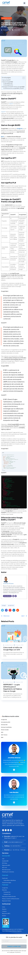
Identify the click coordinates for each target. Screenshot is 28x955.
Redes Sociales (5, 729)
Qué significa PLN (9, 85)
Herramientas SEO (6, 18)
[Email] (13, 596)
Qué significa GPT (9, 83)
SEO (2, 732)
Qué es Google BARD (8, 81)
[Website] (16, 596)
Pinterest (10, 610)
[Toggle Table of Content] (23, 78)
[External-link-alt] (11, 830)
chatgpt (4, 605)
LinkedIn (13, 610)
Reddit (17, 610)
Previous (6, 616)
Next (23, 616)
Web (2, 737)
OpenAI (11, 103)
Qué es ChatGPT (7, 80)
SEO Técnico (4, 734)
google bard (11, 605)
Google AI (19, 128)
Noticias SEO (4, 724)
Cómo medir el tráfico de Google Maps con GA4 (12, 648)
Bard (2, 136)
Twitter (2, 610)
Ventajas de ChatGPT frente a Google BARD (14, 86)
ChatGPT (3, 112)
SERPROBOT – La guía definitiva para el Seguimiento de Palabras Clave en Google (12, 688)
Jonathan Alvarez (6, 30)
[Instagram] (6, 830)
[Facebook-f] (3, 830)
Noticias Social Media (6, 727)
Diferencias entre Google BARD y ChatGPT (14, 88)
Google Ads (4, 719)
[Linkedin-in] (8, 830)
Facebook (6, 610)
